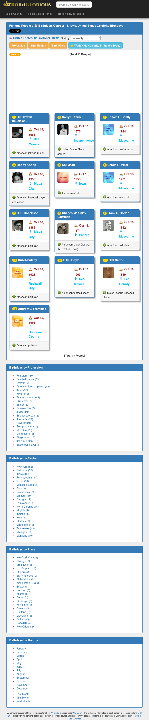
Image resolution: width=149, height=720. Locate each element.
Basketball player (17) (29, 444)
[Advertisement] (74, 86)
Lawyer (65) (23, 383)
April (19, 659)
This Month (23, 697)
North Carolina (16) (28, 506)
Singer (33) (23, 404)
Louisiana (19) (25, 503)
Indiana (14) (24, 514)
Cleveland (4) (24, 615)
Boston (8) (23, 586)
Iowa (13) (22, 517)
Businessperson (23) (28, 415)
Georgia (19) (24, 499)
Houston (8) (23, 590)
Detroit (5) (22, 597)
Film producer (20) (27, 426)
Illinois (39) (23, 474)
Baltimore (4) (24, 619)
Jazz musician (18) (27, 441)
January (21, 648)
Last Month (23, 694)
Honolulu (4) (24, 623)
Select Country (13, 13)
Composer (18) (25, 433)
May (19, 663)
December (23, 688)
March (20, 655)
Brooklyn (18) (24, 564)
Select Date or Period (40, 13)
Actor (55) (22, 390)
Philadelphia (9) (26, 579)
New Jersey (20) (26, 492)
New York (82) (25, 466)
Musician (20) (24, 430)
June (19, 666)
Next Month (23, 701)
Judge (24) (23, 412)
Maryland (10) (25, 535)
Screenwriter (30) (27, 408)
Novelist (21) (24, 423)
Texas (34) (23, 481)
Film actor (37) (25, 401)
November (23, 685)
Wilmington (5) (25, 604)
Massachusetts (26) (28, 484)
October (21, 681)
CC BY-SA (77, 712)
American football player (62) (33, 386)
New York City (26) (27, 557)
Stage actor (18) (26, 437)
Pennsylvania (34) (27, 477)
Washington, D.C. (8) (29, 583)
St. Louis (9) (24, 572)
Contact (77, 718)
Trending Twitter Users (71, 13)
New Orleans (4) (26, 626)
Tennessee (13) (26, 528)
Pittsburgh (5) (24, 601)
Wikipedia (55, 712)
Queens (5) (23, 608)
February (22, 652)
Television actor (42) (28, 397)
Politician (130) (25, 375)
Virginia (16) (24, 510)
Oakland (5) (23, 612)
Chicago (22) (24, 561)
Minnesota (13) (25, 524)
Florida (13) (23, 521)
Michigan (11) (24, 532)
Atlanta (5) (23, 594)
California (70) (25, 470)
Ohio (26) (22, 488)
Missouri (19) (24, 495)
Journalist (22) (25, 419)
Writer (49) (23, 393)
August (21, 674)
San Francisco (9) (27, 575)
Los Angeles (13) (26, 568)
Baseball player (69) (28, 379)
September (23, 677)
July (19, 670)
